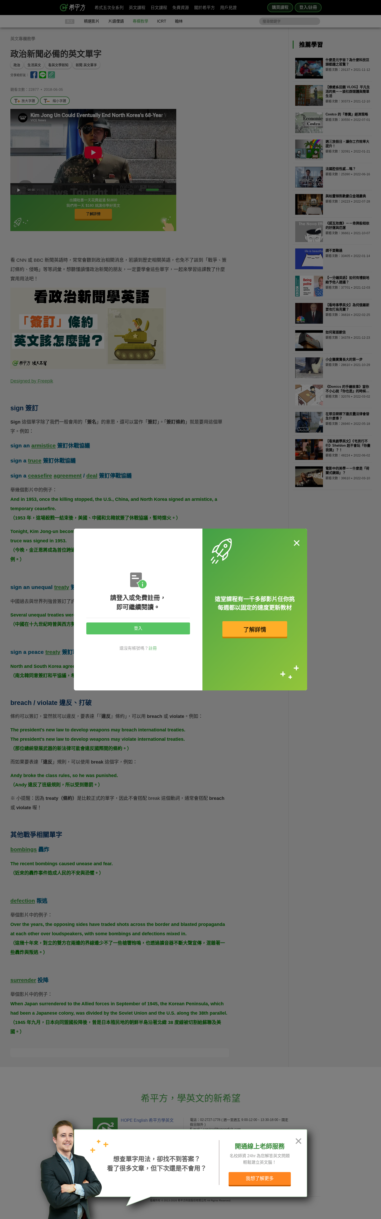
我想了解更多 (260, 1178)
